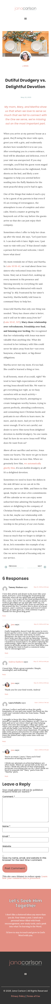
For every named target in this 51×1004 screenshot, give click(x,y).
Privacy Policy (18, 996)
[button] (26, 19)
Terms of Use (33, 996)
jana (13, 624)
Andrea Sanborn (16, 662)
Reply (4, 616)
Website (6, 846)
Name (6, 826)
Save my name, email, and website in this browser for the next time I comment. (24, 859)
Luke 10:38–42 (13, 266)
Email (6, 836)
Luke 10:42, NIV (12, 322)
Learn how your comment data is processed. (24, 877)
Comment (8, 797)
